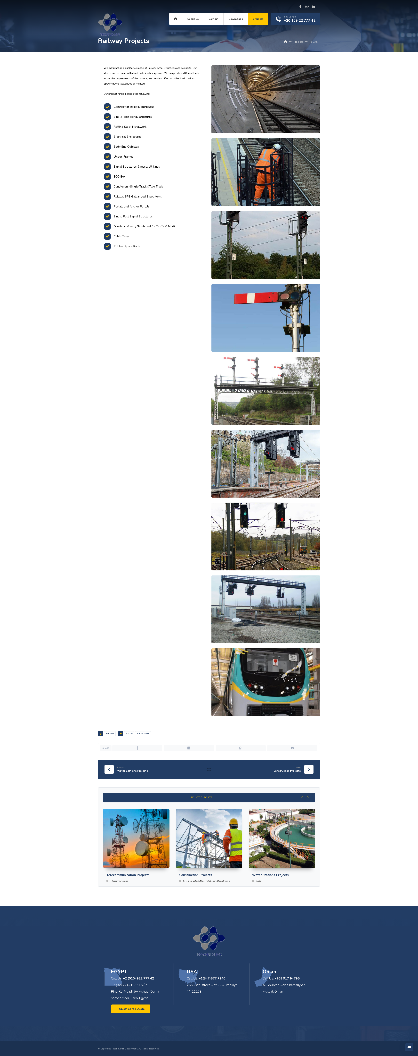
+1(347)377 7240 (212, 978)
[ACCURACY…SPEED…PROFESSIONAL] (110, 25)
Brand (129, 733)
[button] (300, 6)
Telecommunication (119, 881)
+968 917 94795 (287, 978)
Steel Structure (223, 881)
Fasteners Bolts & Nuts (194, 881)
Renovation (143, 733)
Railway (109, 733)
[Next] (307, 797)
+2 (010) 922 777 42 (138, 978)
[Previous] (302, 797)
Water (258, 881)
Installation (211, 881)
